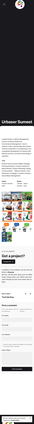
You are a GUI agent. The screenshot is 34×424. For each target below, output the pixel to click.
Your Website (6, 334)
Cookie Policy (15, 420)
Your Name (5, 315)
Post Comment (17, 369)
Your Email (5, 325)
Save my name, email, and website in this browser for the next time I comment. (18, 345)
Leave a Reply (6, 350)
